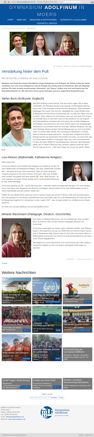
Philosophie (25, 387)
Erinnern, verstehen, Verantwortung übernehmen (76, 381)
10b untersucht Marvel (13, 324)
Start (10, 20)
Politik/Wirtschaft (53, 302)
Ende (61, 398)
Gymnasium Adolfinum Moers (13, 28)
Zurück (4, 263)
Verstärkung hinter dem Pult (25, 71)
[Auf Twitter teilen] (91, 29)
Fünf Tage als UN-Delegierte (46, 295)
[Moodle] (83, 2)
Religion (26, 358)
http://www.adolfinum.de (16, 419)
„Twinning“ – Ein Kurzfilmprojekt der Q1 (43, 324)
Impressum (89, 435)
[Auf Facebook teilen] (88, 29)
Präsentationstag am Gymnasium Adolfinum (74, 350)
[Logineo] (88, 2)
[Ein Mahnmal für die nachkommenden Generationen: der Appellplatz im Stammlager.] (77, 376)
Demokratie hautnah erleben (76, 324)
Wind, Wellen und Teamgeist (16, 353)
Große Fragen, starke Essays (16, 380)
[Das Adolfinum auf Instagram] (5, 2)
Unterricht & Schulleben (73, 20)
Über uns (21, 20)
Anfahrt (81, 435)
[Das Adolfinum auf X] (8, 2)
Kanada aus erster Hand (44, 380)
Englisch (56, 387)
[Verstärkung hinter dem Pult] (47, 64)
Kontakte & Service (47, 23)
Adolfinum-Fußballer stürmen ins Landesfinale (46, 350)
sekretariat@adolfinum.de (26, 2)
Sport (58, 358)
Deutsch (87, 302)
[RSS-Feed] (1, 2)
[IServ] (92, 2)
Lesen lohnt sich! (71, 296)
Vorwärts (54, 398)
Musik (58, 330)
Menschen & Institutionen (43, 20)
